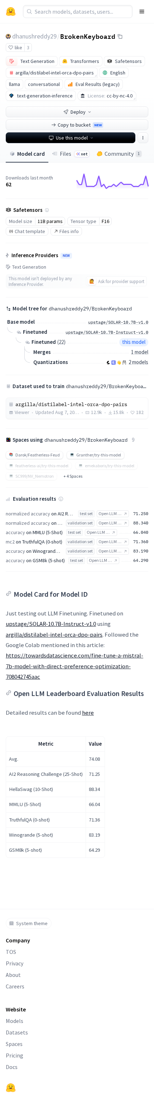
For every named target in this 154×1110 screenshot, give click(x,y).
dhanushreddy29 (34, 36)
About (13, 974)
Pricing (14, 1055)
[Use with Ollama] (124, 362)
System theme (32, 923)
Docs (12, 1066)
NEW (66, 256)
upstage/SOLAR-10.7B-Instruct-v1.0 (51, 624)
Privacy (14, 963)
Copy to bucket (80, 125)
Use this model (72, 138)
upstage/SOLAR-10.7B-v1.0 (118, 322)
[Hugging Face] (11, 1088)
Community (122, 153)
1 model (139, 352)
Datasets (17, 1032)
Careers (15, 986)
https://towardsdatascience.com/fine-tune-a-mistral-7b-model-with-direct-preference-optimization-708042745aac (74, 666)
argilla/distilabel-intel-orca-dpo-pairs (54, 634)
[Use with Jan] (119, 362)
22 (61, 341)
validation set (80, 523)
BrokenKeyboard (87, 36)
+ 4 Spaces (72, 476)
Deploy (78, 112)
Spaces (14, 1043)
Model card (31, 153)
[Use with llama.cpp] (108, 362)
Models (14, 1020)
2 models (138, 362)
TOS (11, 951)
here (88, 713)
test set (86, 513)
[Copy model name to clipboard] (119, 36)
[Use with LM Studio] (113, 362)
